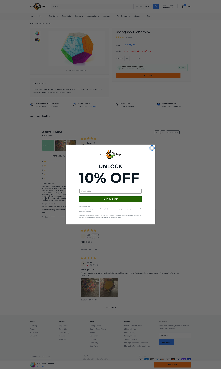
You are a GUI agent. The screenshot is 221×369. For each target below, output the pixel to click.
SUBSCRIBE (110, 199)
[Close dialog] (151, 148)
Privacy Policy (106, 215)
